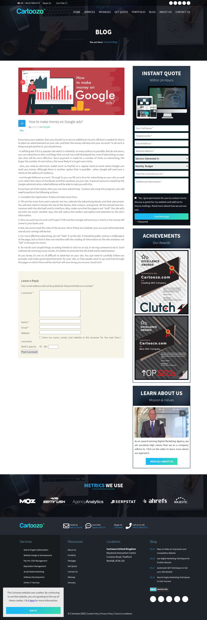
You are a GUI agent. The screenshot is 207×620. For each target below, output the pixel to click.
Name (25, 322)
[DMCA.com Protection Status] (159, 590)
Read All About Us (161, 461)
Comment (27, 293)
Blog (114, 42)
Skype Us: (47, 3)
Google (46, 127)
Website (25, 333)
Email (25, 327)
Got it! (33, 610)
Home (107, 42)
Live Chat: (60, 3)
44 (32, 3)
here (32, 600)
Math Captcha (28, 346)
